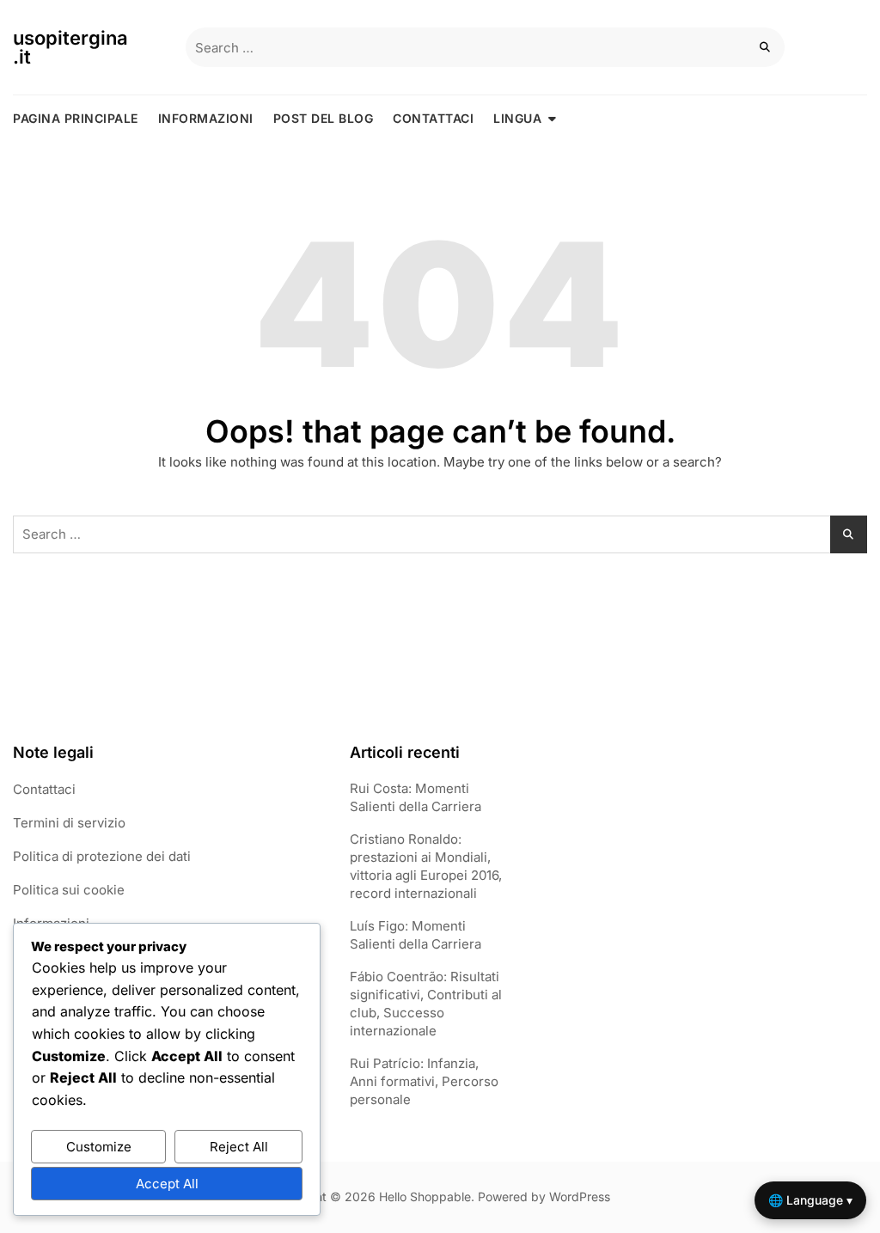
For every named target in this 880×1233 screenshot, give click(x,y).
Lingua (517, 118)
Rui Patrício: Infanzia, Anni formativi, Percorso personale (424, 1081)
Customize (98, 1146)
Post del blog (323, 118)
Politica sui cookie (69, 890)
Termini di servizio (69, 823)
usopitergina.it (70, 47)
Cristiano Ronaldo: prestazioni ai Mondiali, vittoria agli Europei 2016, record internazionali (426, 866)
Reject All (239, 1146)
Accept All (167, 1183)
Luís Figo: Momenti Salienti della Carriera (415, 935)
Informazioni (206, 118)
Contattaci (433, 118)
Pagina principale (75, 118)
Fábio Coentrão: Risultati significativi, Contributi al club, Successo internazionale (426, 1003)
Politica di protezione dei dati (102, 856)
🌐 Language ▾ (810, 1200)
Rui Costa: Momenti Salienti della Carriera (415, 797)
